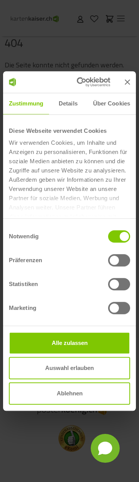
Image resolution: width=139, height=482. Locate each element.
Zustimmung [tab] (26, 103)
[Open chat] (105, 448)
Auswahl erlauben (69, 368)
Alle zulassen (70, 343)
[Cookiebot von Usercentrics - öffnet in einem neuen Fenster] (81, 82)
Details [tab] (68, 103)
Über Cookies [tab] (111, 103)
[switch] (119, 260)
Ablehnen (70, 393)
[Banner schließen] (127, 82)
